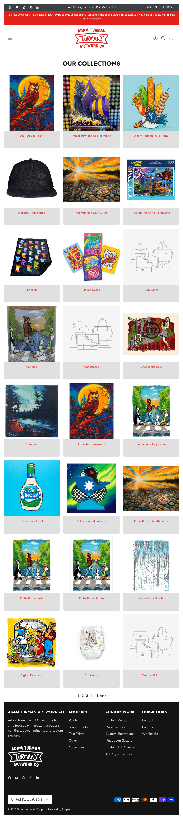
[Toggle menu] (12, 38)
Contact (147, 720)
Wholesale (150, 734)
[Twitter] (30, 7)
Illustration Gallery (118, 740)
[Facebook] (9, 7)
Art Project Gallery (118, 754)
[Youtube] (16, 7)
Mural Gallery (115, 727)
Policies (147, 727)
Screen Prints (78, 727)
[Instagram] (23, 7)
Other (73, 740)
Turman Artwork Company (31, 809)
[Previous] (53, 7)
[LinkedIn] (37, 7)
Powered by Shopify (59, 809)
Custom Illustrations (119, 734)
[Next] (129, 7)
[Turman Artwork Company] (91, 38)
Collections (77, 747)
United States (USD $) (159, 7)
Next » (101, 696)
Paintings (75, 720)
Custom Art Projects (119, 747)
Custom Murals (116, 720)
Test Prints (76, 734)
